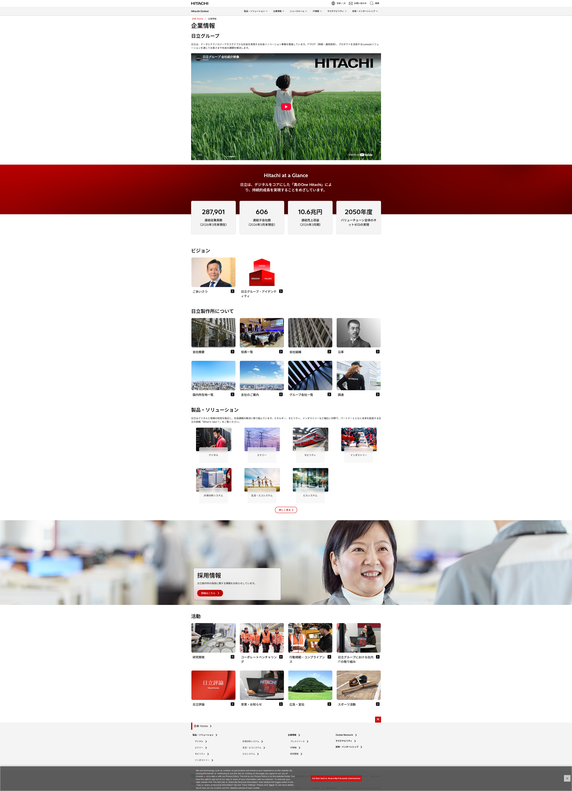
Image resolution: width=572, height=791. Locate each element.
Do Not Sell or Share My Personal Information (336, 778)
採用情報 (209, 575)
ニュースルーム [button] (297, 11)
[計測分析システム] (213, 480)
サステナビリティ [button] (335, 11)
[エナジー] (262, 439)
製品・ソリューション (203, 735)
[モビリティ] (310, 439)
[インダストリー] (359, 439)
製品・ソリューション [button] (254, 11)
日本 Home (201, 726)
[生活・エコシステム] (262, 480)
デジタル (199, 741)
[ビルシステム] (310, 480)
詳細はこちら (208, 593)
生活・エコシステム (252, 747)
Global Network (344, 735)
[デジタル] (213, 439)
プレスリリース (297, 741)
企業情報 (292, 735)
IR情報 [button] (316, 11)
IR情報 (293, 747)
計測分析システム (251, 741)
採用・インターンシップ (347, 747)
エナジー (199, 747)
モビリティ (200, 754)
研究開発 (295, 754)
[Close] (567, 778)
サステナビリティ (344, 741)
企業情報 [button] (277, 11)
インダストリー (202, 760)
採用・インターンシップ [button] (363, 11)
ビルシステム (249, 754)
